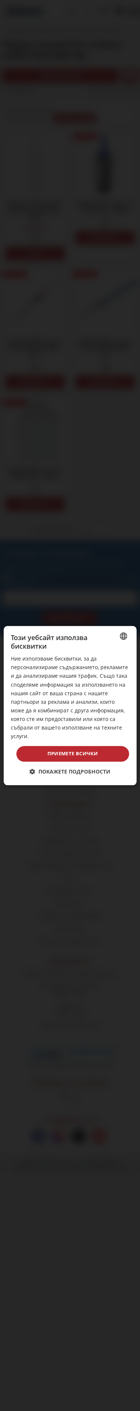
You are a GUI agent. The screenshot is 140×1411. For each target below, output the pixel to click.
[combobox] (123, 636)
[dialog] (69, 705)
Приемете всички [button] (72, 753)
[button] (70, 771)
